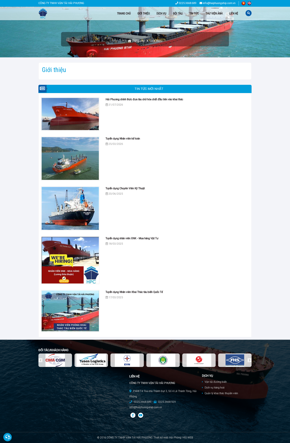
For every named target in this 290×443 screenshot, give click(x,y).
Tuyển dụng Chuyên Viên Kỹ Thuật (125, 188)
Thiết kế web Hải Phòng (167, 437)
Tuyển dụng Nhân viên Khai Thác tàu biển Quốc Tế (134, 292)
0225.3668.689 (187, 3)
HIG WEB (187, 437)
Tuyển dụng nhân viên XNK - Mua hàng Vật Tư (132, 238)
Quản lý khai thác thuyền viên (221, 393)
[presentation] (40, 360)
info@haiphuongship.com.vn (218, 3)
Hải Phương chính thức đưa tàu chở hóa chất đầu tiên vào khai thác (144, 99)
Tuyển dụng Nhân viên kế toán (123, 138)
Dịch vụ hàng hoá (214, 387)
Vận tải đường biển (215, 381)
